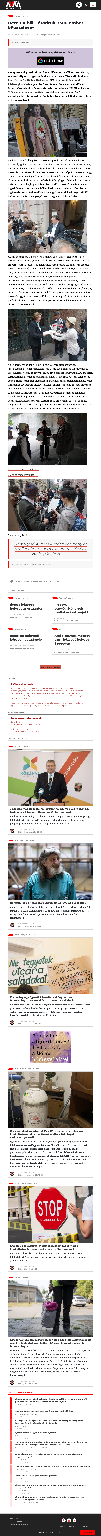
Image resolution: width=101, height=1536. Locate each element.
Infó (58, 1532)
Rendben (87, 1533)
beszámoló (36, 581)
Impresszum (15, 1518)
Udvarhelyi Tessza (62, 618)
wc (57, 581)
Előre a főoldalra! (50, 667)
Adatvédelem (16, 1521)
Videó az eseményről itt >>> (23, 475)
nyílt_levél (49, 581)
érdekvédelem (22, 581)
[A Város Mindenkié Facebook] (64, 1520)
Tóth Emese (19, 1479)
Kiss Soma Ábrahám (23, 1405)
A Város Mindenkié (26, 829)
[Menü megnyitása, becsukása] (93, 4)
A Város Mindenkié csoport (20, 35)
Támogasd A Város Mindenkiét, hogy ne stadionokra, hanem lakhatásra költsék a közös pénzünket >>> (50, 549)
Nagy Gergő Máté (22, 1426)
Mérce (17, 1436)
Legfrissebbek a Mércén (20, 1392)
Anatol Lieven (20, 1491)
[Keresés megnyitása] (86, 7)
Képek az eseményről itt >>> (23, 469)
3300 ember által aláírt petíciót (26, 92)
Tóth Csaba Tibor (22, 1460)
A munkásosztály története (27, 1414)
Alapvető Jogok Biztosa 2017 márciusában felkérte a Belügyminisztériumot (49, 164)
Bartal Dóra (20, 1503)
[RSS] (74, 1520)
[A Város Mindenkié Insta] (69, 1520)
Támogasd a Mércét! (19, 1524)
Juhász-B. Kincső (22, 1448)
